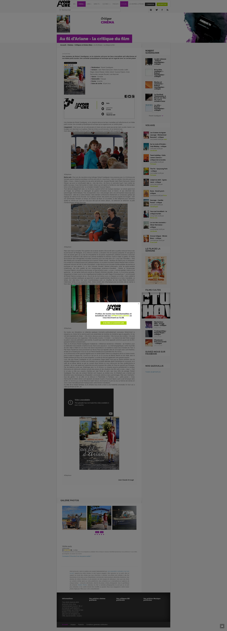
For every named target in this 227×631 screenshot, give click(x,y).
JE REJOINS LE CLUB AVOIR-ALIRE (113, 323)
